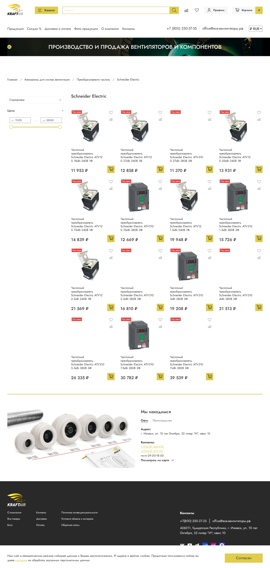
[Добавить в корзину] (111, 169)
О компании (110, 28)
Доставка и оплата (58, 28)
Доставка (41, 519)
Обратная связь (70, 525)
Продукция (15, 28)
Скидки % (34, 28)
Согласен (243, 558)
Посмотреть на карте (155, 460)
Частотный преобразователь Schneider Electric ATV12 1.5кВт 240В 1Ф (185, 224)
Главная (12, 79)
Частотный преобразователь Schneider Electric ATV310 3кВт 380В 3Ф (186, 293)
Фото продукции (86, 28)
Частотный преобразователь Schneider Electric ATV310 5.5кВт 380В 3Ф (87, 362)
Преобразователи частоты (93, 79)
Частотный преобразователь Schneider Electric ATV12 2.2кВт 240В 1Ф (86, 293)
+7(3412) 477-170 (152, 451)
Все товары (13, 519)
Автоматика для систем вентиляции (47, 79)
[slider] (11, 127)
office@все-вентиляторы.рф (222, 28)
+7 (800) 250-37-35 (182, 28)
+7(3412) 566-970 (152, 447)
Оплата (40, 525)
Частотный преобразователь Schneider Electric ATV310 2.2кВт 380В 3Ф (137, 293)
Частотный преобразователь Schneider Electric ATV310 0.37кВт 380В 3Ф (186, 155)
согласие (21, 560)
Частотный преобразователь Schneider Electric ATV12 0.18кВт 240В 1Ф (86, 155)
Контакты (128, 28)
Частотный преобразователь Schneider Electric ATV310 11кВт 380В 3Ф (186, 362)
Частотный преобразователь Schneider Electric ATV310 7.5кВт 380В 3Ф (137, 362)
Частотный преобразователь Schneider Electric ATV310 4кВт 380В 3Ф (235, 293)
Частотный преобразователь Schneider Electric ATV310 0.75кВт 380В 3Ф (137, 224)
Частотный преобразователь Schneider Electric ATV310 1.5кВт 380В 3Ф (235, 224)
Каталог (49, 10)
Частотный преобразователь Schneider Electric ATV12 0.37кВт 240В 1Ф (136, 155)
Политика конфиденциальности (79, 512)
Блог (10, 525)
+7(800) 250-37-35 (193, 521)
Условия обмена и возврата (77, 519)
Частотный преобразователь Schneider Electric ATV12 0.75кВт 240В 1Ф (86, 224)
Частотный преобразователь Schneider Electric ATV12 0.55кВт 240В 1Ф (235, 155)
